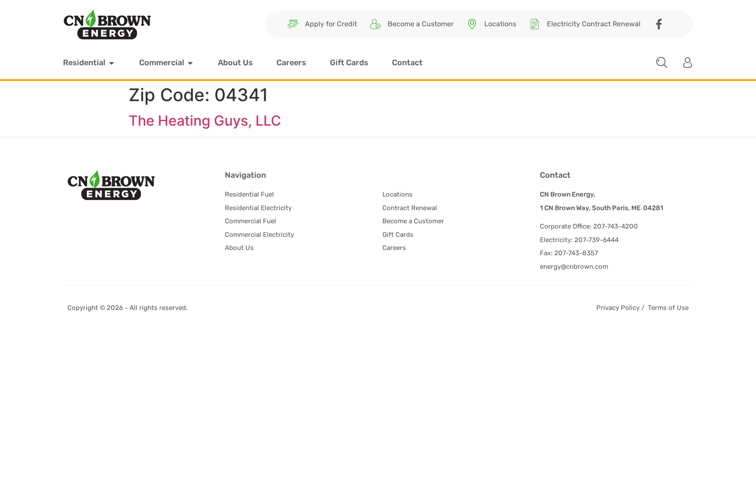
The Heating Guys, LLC (205, 120)
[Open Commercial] (190, 63)
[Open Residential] (112, 63)
